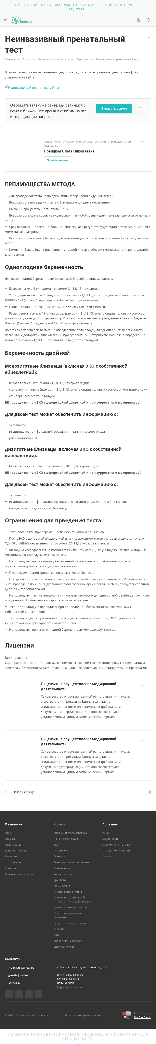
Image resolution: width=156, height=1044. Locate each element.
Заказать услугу (114, 108)
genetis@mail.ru (18, 975)
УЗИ (56, 935)
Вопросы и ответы (16, 850)
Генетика (59, 856)
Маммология (62, 886)
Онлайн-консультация (68, 892)
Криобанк (60, 880)
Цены (8, 833)
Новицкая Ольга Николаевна (69, 151)
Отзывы (10, 838)
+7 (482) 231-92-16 (21, 968)
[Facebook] (19, 994)
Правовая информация (19, 874)
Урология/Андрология (68, 941)
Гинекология (62, 868)
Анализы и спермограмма (70, 833)
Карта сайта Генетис (69, 987)
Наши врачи (13, 844)
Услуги (59, 824)
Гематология (62, 850)
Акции (106, 833)
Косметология (63, 874)
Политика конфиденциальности (85, 1015)
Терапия (59, 929)
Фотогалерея (13, 862)
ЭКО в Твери (110, 838)
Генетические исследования (71, 862)
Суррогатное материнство (70, 923)
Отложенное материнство (70, 907)
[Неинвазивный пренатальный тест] (33, 87)
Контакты (11, 868)
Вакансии (11, 856)
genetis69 (14, 982)
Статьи (106, 856)
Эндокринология (64, 946)
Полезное (110, 824)
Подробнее (77, 9)
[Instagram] (29, 994)
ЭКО (56, 844)
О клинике (13, 824)
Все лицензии (15, 657)
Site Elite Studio (142, 1017)
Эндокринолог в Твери (116, 844)
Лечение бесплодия (66, 838)
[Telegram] (38, 994)
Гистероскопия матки (116, 850)
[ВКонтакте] (9, 994)
